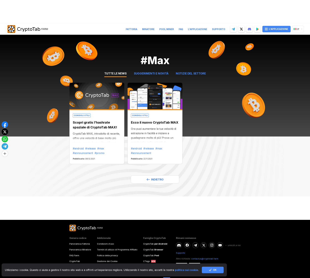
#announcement (83, 153)
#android (78, 148)
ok (215, 269)
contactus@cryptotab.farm (204, 258)
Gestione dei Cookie (107, 261)
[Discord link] (179, 245)
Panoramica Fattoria (79, 243)
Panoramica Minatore (80, 249)
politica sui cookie (186, 270)
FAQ (181, 29)
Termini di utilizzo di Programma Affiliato (117, 249)
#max (100, 148)
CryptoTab (74, 261)
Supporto (218, 29)
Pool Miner (166, 29)
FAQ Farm (74, 255)
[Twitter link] (204, 245)
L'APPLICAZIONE (278, 29)
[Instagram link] (212, 245)
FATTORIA (131, 29)
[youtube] (220, 245)
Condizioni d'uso (105, 243)
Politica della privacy (107, 255)
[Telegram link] (195, 245)
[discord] (249, 29)
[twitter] (241, 29)
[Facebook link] (187, 245)
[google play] (257, 29)
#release (90, 148)
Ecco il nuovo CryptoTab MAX (154, 122)
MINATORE (148, 29)
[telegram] (233, 29)
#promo (99, 153)
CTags (146, 261)
